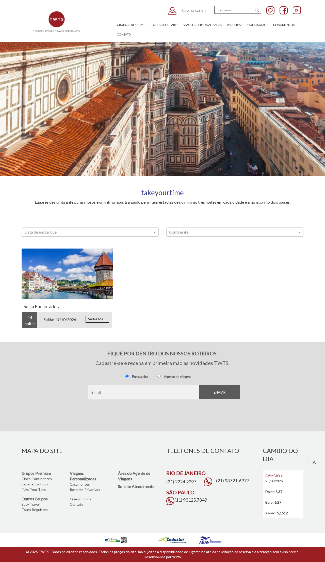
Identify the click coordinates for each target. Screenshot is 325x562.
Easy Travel (31, 504)
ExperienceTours (35, 484)
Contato (124, 34)
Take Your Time (34, 489)
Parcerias (234, 25)
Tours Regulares (164, 25)
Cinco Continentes (37, 479)
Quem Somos (257, 25)
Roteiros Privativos (85, 489)
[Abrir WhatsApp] (312, 549)
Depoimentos (284, 25)
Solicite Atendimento (136, 486)
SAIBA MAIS (97, 319)
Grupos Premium (130, 25)
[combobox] (90, 232)
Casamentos (80, 484)
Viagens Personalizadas (202, 25)
